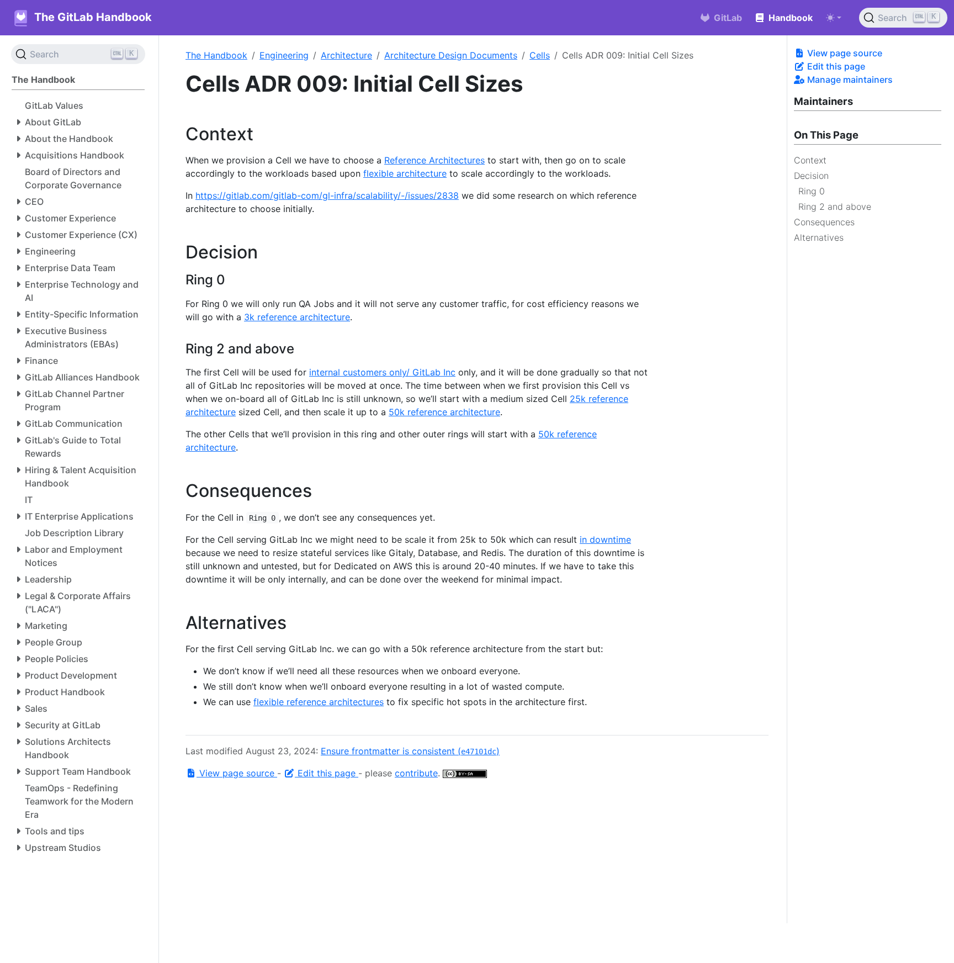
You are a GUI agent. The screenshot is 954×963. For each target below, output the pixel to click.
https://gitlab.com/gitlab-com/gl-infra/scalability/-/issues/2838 (327, 195)
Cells (539, 55)
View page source (843, 53)
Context (810, 160)
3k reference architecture (297, 316)
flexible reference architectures (318, 701)
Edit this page (835, 66)
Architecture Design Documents (450, 55)
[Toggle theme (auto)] (834, 18)
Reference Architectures (434, 160)
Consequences (824, 221)
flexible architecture (405, 173)
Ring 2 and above (834, 206)
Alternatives (819, 237)
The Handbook (216, 55)
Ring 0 (811, 191)
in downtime (605, 539)
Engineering (284, 55)
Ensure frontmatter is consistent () (410, 750)
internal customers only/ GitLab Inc (382, 372)
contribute (416, 773)
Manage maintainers (849, 79)
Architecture (346, 55)
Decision (811, 175)
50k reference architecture (444, 411)
